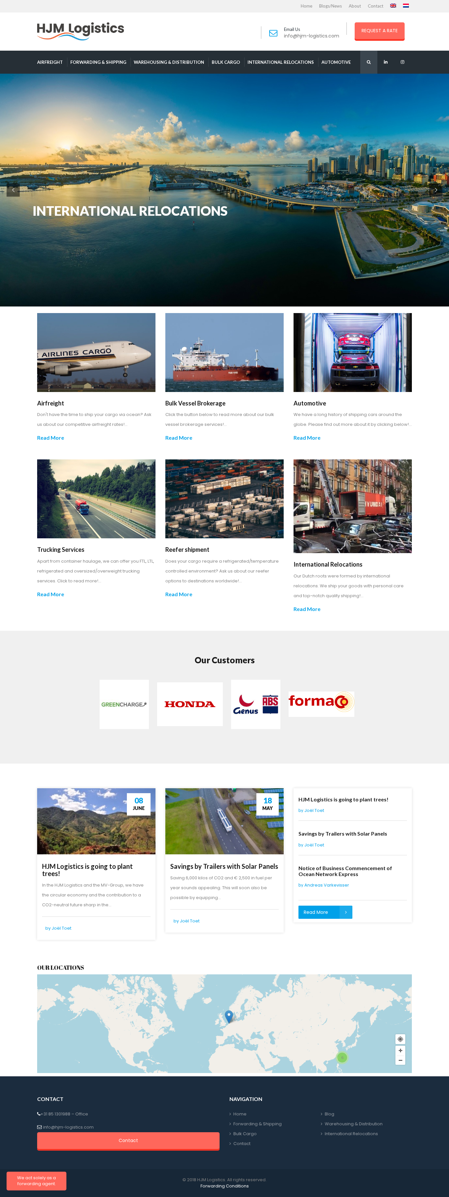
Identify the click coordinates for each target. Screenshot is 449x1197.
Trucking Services (60, 549)
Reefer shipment (187, 549)
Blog (329, 1114)
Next (347, 704)
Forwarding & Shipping (257, 1124)
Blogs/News (330, 6)
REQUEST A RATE (380, 30)
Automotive (336, 62)
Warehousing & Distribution (169, 62)
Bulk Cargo (245, 1134)
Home (306, 6)
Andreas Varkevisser (326, 885)
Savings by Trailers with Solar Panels (224, 866)
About (355, 6)
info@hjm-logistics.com (311, 36)
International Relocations (281, 62)
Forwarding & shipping (98, 62)
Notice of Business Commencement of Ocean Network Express (345, 871)
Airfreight (50, 62)
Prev (101, 704)
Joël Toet (61, 928)
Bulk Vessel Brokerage (195, 403)
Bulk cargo (226, 62)
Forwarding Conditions (225, 1186)
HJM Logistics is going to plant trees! (87, 869)
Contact (375, 6)
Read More (50, 437)
